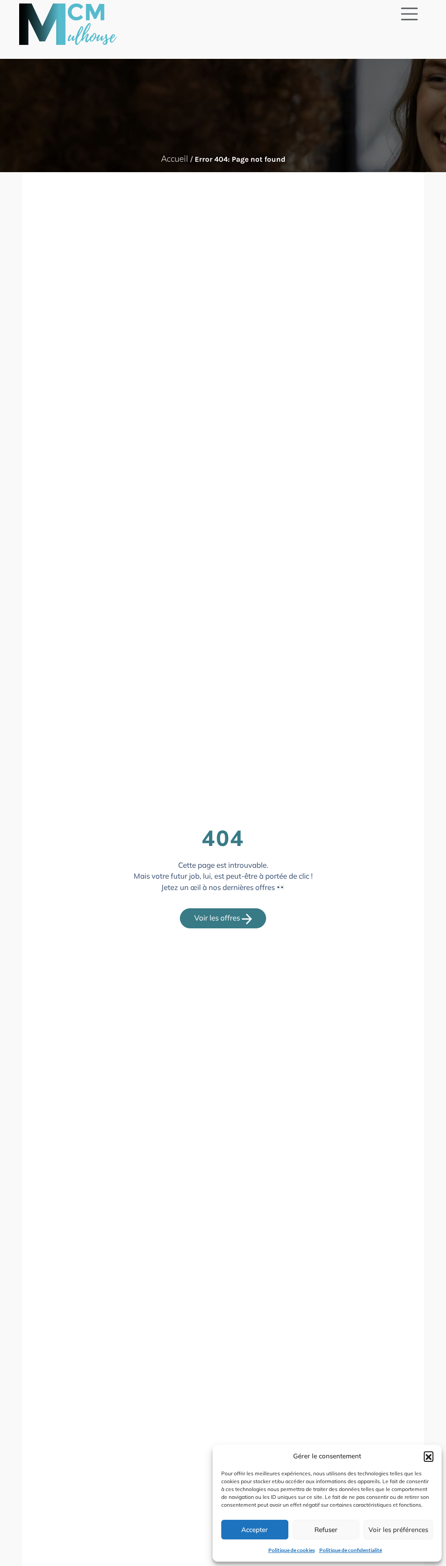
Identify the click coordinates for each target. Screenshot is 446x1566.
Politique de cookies (291, 1550)
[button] (428, 1456)
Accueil (174, 158)
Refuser (326, 1529)
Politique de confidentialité (350, 1550)
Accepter (254, 1529)
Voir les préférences (398, 1529)
